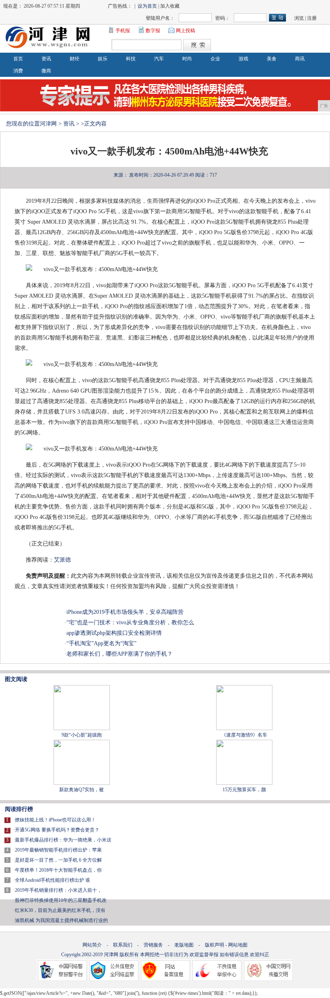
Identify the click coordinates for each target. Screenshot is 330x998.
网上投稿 (185, 30)
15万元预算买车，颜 (244, 789)
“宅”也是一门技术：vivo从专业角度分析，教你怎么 (130, 622)
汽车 (159, 59)
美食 (271, 59)
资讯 (46, 59)
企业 (215, 59)
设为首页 (147, 6)
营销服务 (153, 945)
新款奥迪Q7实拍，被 (81, 789)
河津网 (48, 124)
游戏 (243, 59)
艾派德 (62, 560)
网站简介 (92, 945)
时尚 (187, 59)
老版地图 (184, 945)
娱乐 (102, 59)
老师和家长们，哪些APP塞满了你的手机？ (119, 654)
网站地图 (238, 945)
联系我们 (122, 945)
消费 (18, 71)
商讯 (300, 59)
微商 (46, 71)
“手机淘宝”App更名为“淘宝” (101, 643)
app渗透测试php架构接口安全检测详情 (114, 633)
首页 (18, 59)
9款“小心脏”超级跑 (82, 735)
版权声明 (214, 945)
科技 (131, 59)
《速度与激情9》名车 (244, 735)
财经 (74, 59)
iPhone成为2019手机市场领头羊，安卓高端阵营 (125, 612)
